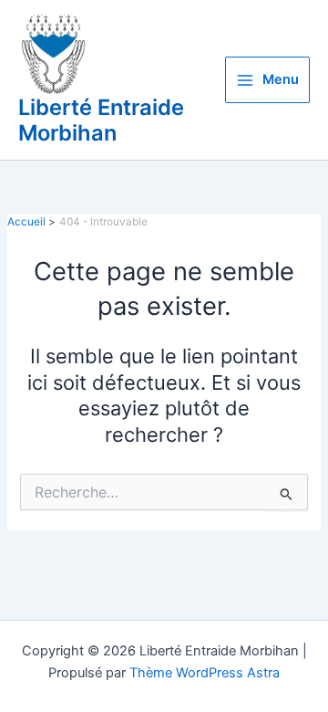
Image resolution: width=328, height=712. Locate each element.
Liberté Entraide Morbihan (101, 120)
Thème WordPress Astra (204, 673)
